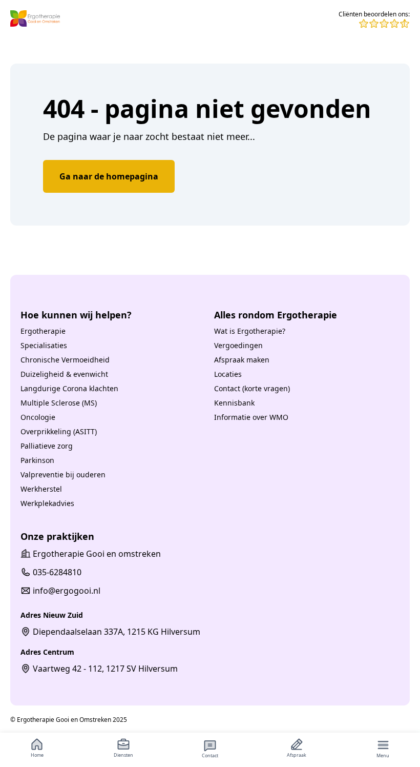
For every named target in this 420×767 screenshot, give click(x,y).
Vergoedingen (238, 345)
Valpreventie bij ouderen (63, 474)
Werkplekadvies (47, 503)
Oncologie (37, 417)
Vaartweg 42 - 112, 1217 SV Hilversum (105, 668)
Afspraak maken (241, 360)
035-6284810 (57, 572)
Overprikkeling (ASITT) (58, 431)
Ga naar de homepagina (108, 176)
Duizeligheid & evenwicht (64, 374)
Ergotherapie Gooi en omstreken (97, 553)
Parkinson (37, 460)
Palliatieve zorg (46, 446)
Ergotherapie (43, 331)
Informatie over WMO (251, 417)
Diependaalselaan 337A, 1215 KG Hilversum (116, 631)
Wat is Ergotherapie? (249, 331)
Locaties (228, 374)
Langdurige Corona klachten (69, 388)
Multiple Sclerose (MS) (58, 403)
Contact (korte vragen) (252, 388)
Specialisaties (43, 345)
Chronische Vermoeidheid (65, 360)
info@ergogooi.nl (66, 590)
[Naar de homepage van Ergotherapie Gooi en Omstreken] (35, 19)
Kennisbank (234, 403)
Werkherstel (41, 489)
